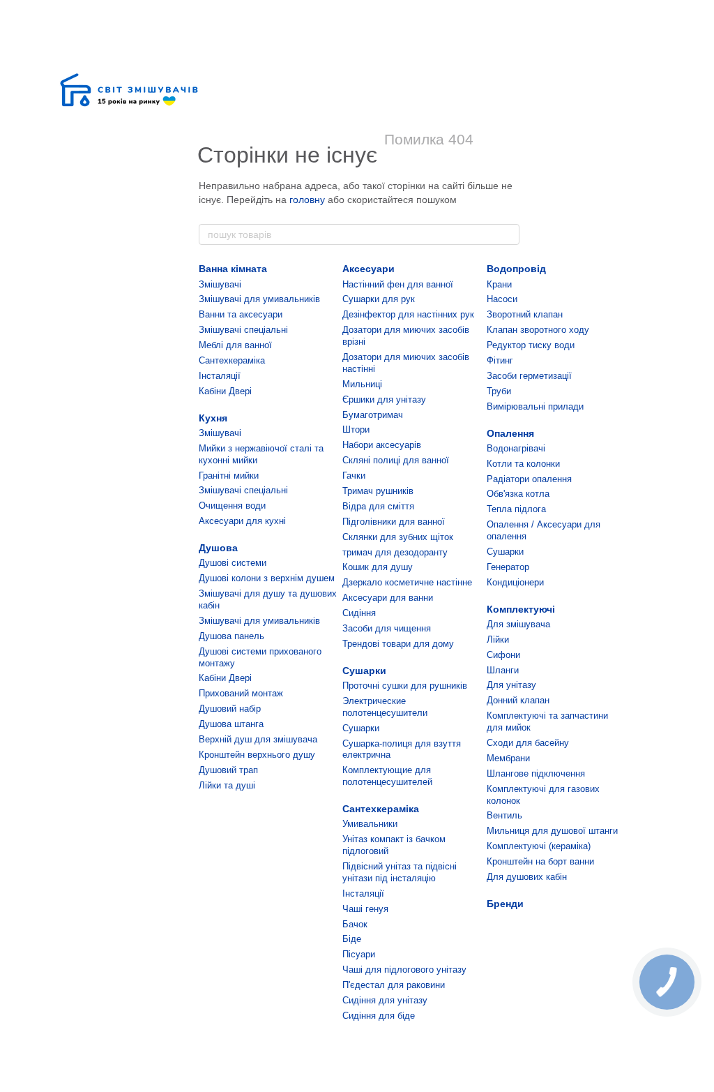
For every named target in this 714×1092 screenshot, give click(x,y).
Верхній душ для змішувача (258, 739)
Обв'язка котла (518, 493)
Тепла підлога (516, 509)
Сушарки (364, 670)
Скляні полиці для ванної (395, 460)
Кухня (213, 418)
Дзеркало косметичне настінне (407, 582)
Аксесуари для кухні (242, 521)
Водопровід (516, 268)
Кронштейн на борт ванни (540, 861)
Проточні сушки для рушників (404, 685)
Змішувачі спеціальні (243, 329)
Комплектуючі (521, 609)
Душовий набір (230, 708)
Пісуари (358, 954)
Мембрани (508, 758)
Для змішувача (518, 624)
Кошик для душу (377, 567)
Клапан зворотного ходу (538, 329)
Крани (499, 284)
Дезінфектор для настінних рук (408, 314)
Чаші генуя (365, 909)
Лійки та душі (227, 785)
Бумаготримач (372, 415)
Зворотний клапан (525, 314)
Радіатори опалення (529, 479)
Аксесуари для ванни (387, 597)
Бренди (505, 903)
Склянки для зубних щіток (397, 537)
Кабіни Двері (225, 391)
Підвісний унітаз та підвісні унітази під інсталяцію (399, 872)
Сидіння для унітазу (384, 1000)
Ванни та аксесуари (240, 314)
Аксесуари (368, 268)
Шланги (503, 670)
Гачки (353, 475)
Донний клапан (518, 700)
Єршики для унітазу (384, 399)
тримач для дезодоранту (395, 552)
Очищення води (232, 505)
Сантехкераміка (232, 360)
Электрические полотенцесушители (384, 707)
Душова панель (231, 636)
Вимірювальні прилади (535, 406)
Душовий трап (228, 770)
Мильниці (362, 384)
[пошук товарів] (508, 234)
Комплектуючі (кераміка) (539, 846)
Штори (356, 429)
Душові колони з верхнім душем (267, 578)
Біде (351, 939)
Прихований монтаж (241, 693)
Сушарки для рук (378, 299)
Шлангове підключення (536, 773)
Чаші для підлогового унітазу (404, 969)
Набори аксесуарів (381, 445)
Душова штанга (231, 724)
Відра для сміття (378, 506)
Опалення (510, 433)
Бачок (354, 924)
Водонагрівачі (516, 448)
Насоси (502, 299)
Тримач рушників (377, 491)
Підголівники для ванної (393, 521)
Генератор (508, 567)
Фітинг (500, 360)
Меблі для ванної (235, 345)
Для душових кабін (527, 877)
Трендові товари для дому (398, 643)
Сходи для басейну (528, 743)
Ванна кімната (233, 268)
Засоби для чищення (386, 628)
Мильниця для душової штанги (552, 830)
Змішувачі (220, 284)
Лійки (498, 639)
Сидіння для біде (378, 1015)
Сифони (503, 655)
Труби (499, 391)
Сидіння (359, 613)
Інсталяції (220, 376)
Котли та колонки (523, 463)
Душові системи (232, 563)
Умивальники (369, 823)
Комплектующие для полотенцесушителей (387, 776)
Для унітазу (511, 685)
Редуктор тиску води (531, 345)
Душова (218, 547)
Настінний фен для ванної (397, 284)
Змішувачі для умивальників (259, 299)
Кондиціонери (515, 582)
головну (307, 199)
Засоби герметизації (529, 376)
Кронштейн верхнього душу (257, 754)
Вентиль (504, 815)
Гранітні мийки (229, 475)
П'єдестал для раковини (393, 985)
